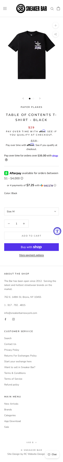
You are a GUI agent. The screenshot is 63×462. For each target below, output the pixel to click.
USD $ (30, 442)
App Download (12, 421)
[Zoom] (55, 25)
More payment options (31, 255)
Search (8, 338)
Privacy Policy (11, 350)
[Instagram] (13, 319)
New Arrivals (11, 403)
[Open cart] (58, 8)
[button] (31, 185)
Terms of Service (13, 379)
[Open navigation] (5, 8)
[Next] (39, 98)
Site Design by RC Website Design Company (31, 454)
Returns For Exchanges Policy (20, 355)
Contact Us (10, 344)
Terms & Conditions (15, 373)
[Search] (52, 8)
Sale (6, 427)
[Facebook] (5, 319)
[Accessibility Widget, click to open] (57, 231)
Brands (8, 409)
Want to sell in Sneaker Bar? (19, 367)
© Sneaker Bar (31, 450)
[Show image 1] (29, 98)
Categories (10, 415)
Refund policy (11, 384)
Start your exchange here (17, 361)
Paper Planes (32, 107)
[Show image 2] (33, 98)
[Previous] (23, 98)
